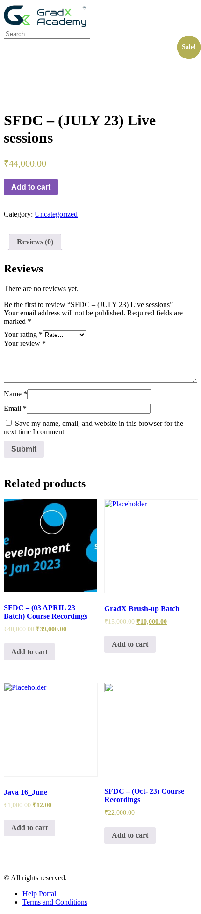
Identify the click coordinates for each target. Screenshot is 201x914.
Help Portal (39, 894)
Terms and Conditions (54, 902)
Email (15, 408)
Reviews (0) (35, 242)
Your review (25, 343)
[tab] (35, 242)
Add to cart (30, 187)
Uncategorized (56, 214)
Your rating (23, 334)
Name (15, 394)
